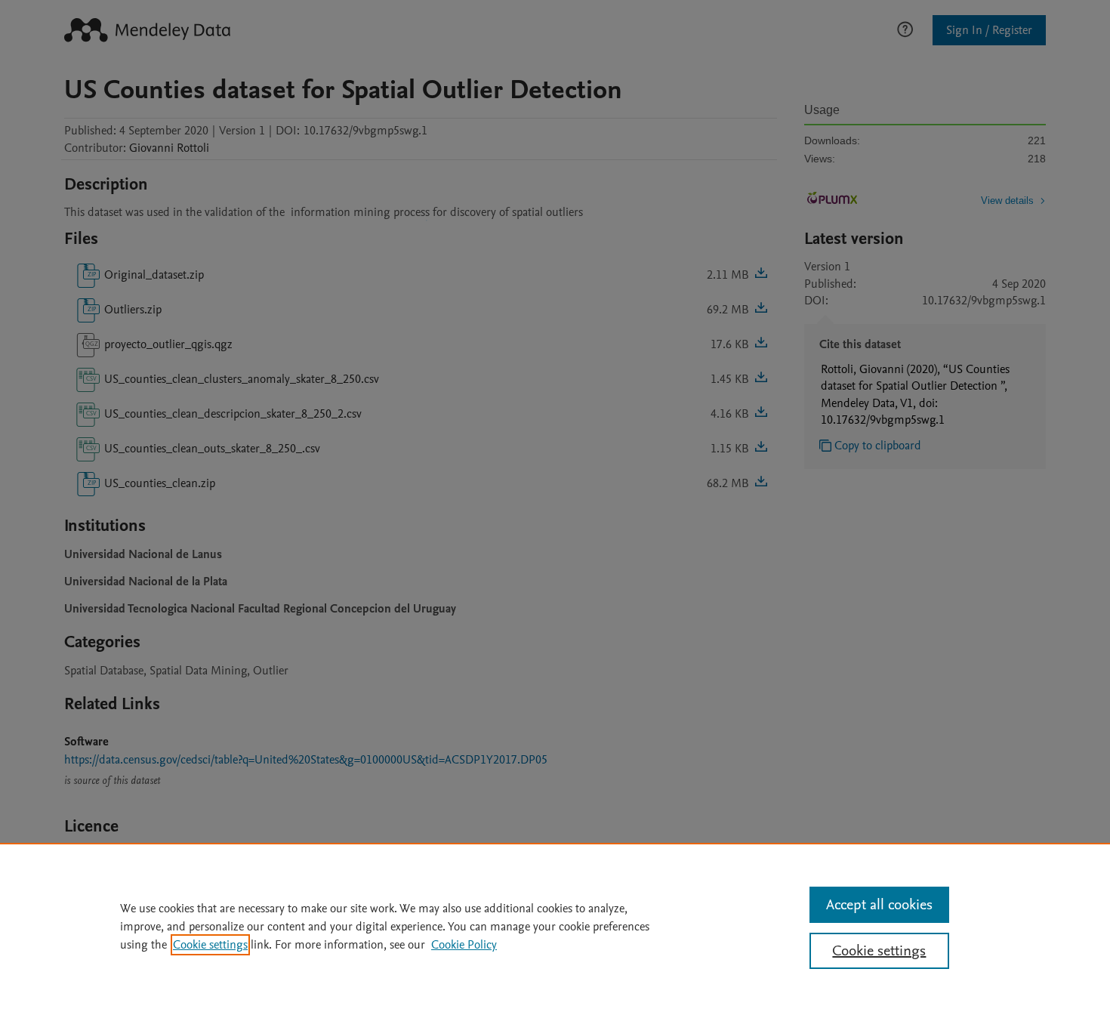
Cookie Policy (464, 944)
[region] (555, 926)
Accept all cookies (879, 905)
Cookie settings (210, 944)
